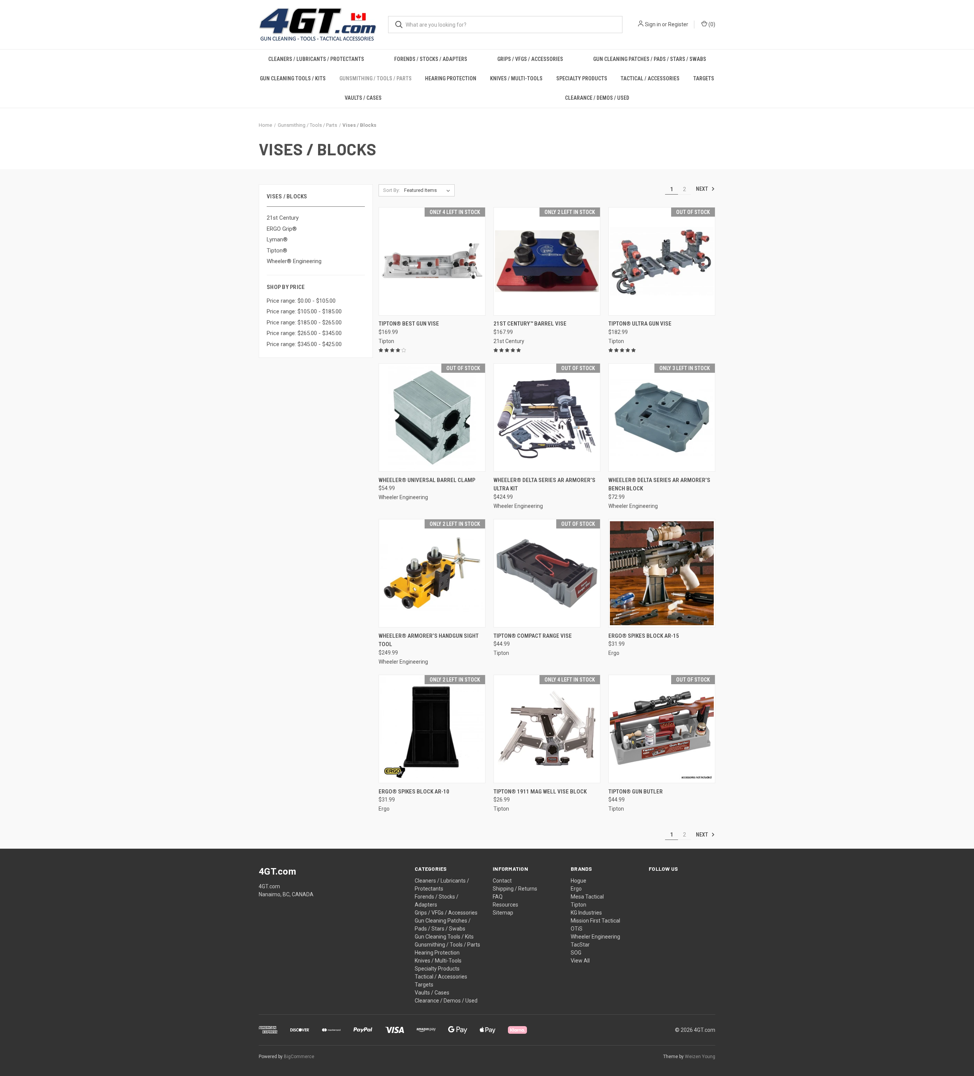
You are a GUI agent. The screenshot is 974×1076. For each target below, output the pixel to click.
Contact (502, 881)
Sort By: (391, 190)
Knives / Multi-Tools (516, 78)
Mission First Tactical (595, 921)
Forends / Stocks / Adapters (430, 59)
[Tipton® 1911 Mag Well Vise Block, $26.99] (547, 729)
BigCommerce (299, 1056)
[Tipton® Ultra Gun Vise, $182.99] (662, 261)
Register (678, 24)
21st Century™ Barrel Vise (530, 323)
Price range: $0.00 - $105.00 (301, 300)
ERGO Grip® (282, 228)
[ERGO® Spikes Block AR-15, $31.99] (662, 573)
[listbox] (428, 190)
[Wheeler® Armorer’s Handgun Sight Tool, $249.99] (432, 573)
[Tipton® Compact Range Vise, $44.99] (547, 573)
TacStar (580, 945)
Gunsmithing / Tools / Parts (375, 78)
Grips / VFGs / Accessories (530, 59)
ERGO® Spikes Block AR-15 (643, 635)
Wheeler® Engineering (294, 261)
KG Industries (586, 913)
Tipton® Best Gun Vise (409, 323)
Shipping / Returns (515, 889)
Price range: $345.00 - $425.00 (304, 344)
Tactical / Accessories (650, 78)
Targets (703, 78)
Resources (505, 905)
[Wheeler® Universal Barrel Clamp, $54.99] (432, 417)
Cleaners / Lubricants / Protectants (316, 59)
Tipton (578, 905)
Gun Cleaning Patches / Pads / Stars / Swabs (649, 59)
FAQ (498, 897)
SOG (576, 953)
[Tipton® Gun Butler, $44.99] (662, 729)
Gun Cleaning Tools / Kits (293, 78)
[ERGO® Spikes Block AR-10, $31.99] (432, 729)
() (711, 24)
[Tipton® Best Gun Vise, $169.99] (432, 261)
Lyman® (277, 239)
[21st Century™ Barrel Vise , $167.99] (547, 261)
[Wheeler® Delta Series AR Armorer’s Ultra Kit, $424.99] (547, 417)
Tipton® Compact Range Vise (532, 635)
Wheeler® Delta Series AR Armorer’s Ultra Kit (544, 484)
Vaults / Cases (363, 98)
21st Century (283, 217)
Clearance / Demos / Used (597, 98)
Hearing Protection (450, 78)
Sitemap (503, 913)
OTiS (576, 929)
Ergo (576, 889)
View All (580, 961)
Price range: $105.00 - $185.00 (304, 311)
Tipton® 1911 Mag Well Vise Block (540, 791)
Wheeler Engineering (595, 937)
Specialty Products (581, 78)
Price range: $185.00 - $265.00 (304, 322)
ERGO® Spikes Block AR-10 (414, 791)
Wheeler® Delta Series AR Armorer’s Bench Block (659, 484)
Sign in (653, 24)
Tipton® (277, 250)
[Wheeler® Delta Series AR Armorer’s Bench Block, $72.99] (662, 417)
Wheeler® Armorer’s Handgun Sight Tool (429, 640)
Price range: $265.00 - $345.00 (304, 333)
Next (702, 189)
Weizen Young (700, 1056)
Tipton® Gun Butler (635, 791)
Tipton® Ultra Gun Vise (640, 323)
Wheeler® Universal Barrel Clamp (427, 480)
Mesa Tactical (587, 897)
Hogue (578, 881)
